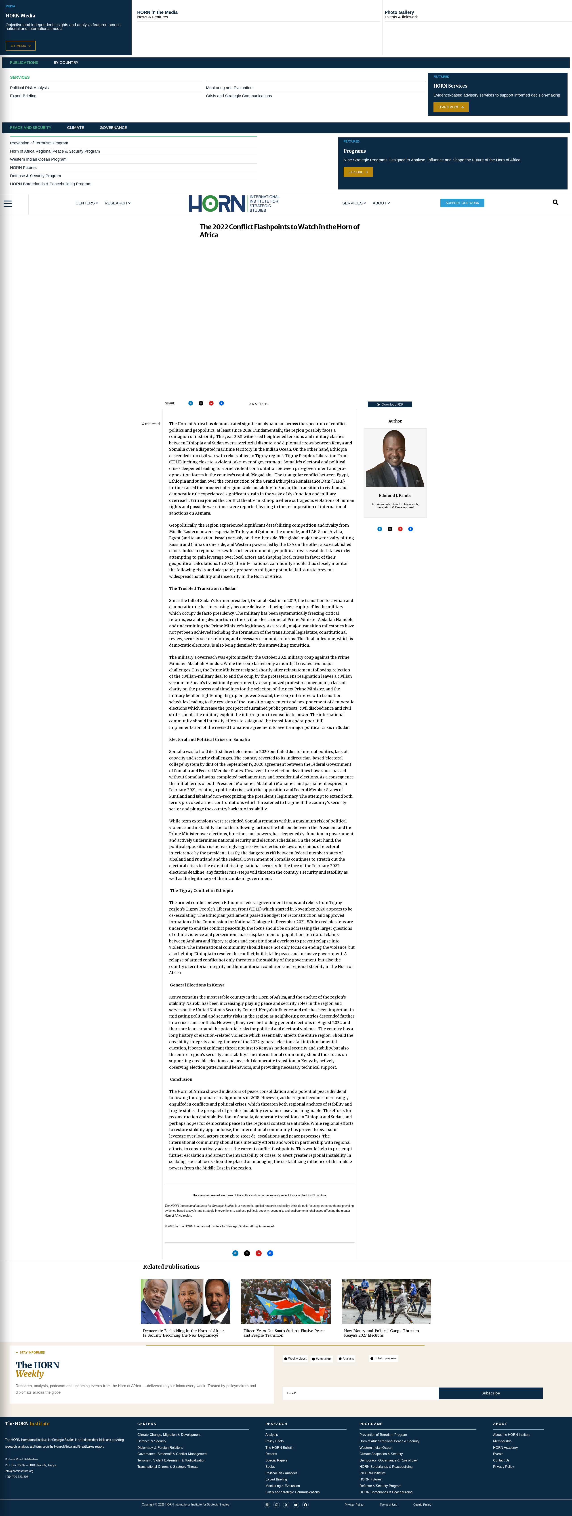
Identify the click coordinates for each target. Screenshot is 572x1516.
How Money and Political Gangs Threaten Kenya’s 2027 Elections (381, 1333)
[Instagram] (276, 1505)
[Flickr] (221, 403)
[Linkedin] (190, 403)
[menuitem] (86, 203)
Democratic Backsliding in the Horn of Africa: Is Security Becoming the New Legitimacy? (183, 1333)
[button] (21, 46)
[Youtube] (211, 403)
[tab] (24, 62)
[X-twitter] (201, 403)
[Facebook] (305, 1505)
